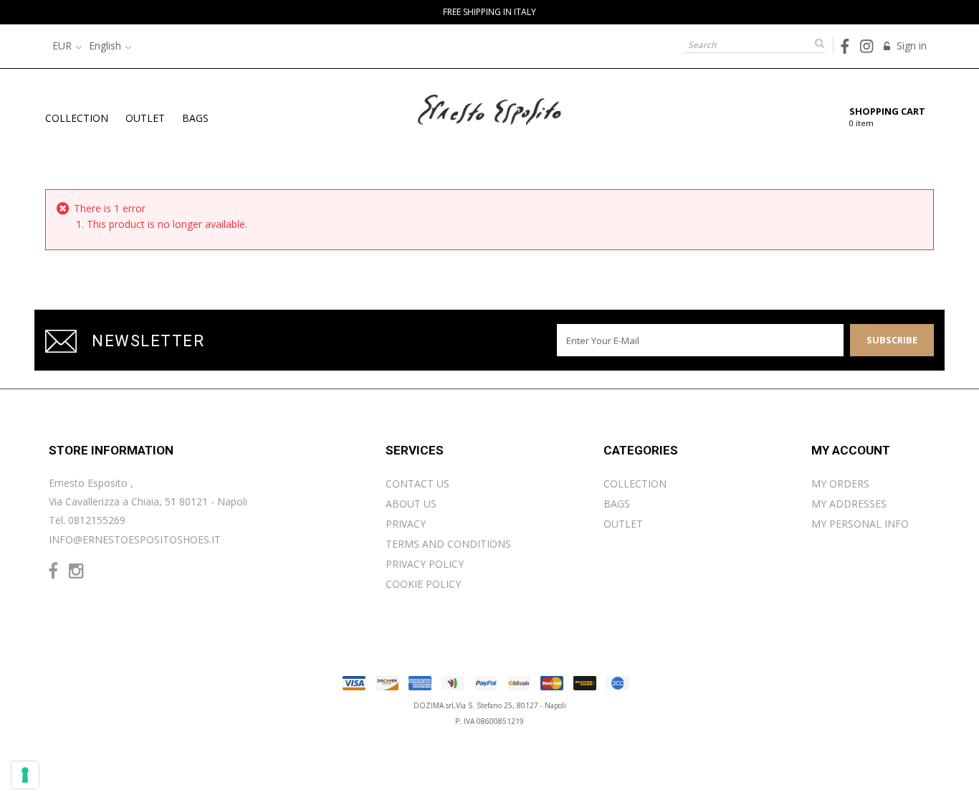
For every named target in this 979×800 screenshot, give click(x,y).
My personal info (860, 523)
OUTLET (145, 118)
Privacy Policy (425, 564)
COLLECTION (76, 118)
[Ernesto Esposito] (489, 108)
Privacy (406, 523)
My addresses (849, 503)
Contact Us (417, 483)
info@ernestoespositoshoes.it (135, 539)
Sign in (910, 45)
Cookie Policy (423, 584)
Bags (195, 118)
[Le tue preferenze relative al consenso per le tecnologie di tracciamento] (25, 775)
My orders (840, 483)
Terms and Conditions (448, 544)
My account (850, 450)
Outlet (623, 523)
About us (411, 503)
